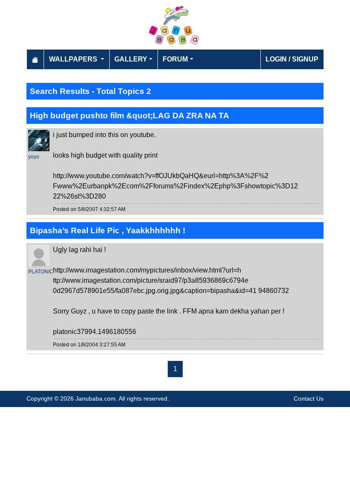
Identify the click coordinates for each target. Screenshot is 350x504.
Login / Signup (291, 59)
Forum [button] (175, 59)
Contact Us (309, 398)
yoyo (33, 157)
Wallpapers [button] (74, 59)
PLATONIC (40, 272)
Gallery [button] (130, 59)
